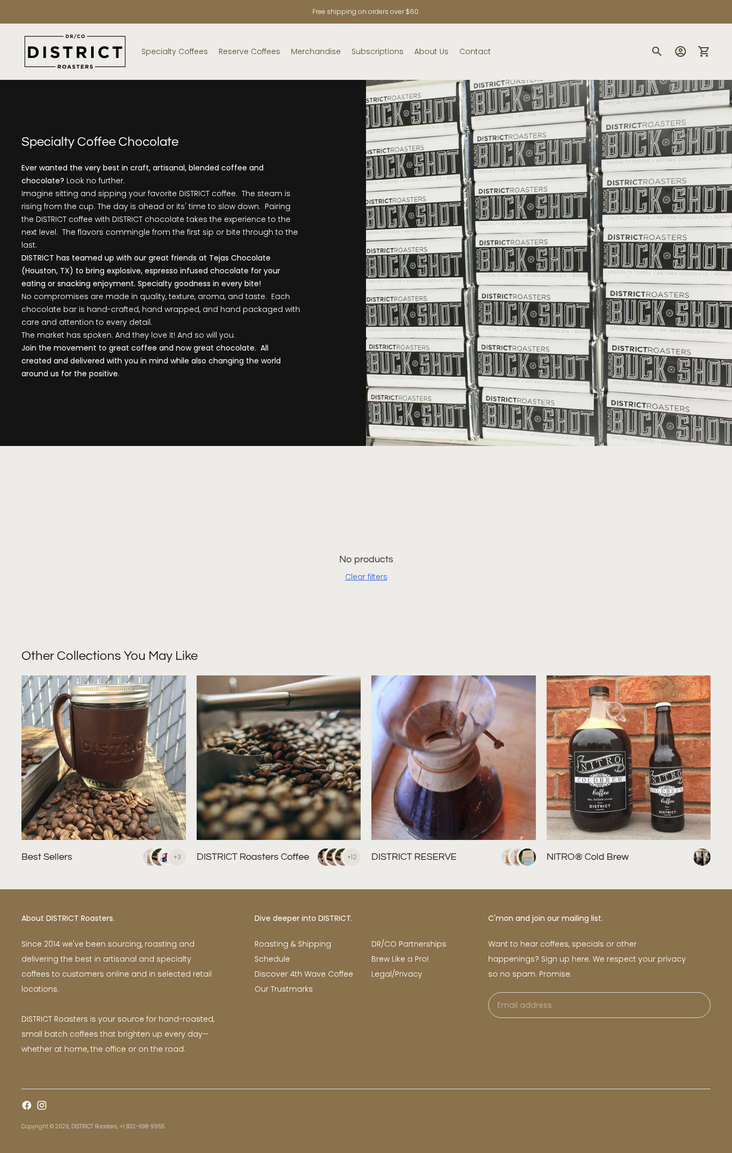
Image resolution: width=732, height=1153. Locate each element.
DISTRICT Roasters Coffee (253, 857)
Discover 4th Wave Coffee (304, 974)
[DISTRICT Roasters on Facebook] (26, 1105)
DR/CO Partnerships (408, 944)
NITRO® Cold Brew (588, 857)
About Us (431, 51)
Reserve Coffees (249, 51)
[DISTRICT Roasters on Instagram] (41, 1105)
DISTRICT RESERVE (414, 857)
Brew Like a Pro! (400, 959)
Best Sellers (46, 857)
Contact (475, 51)
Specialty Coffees (174, 51)
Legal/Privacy (396, 974)
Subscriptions (378, 51)
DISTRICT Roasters (94, 1126)
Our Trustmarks (284, 989)
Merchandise (316, 51)
